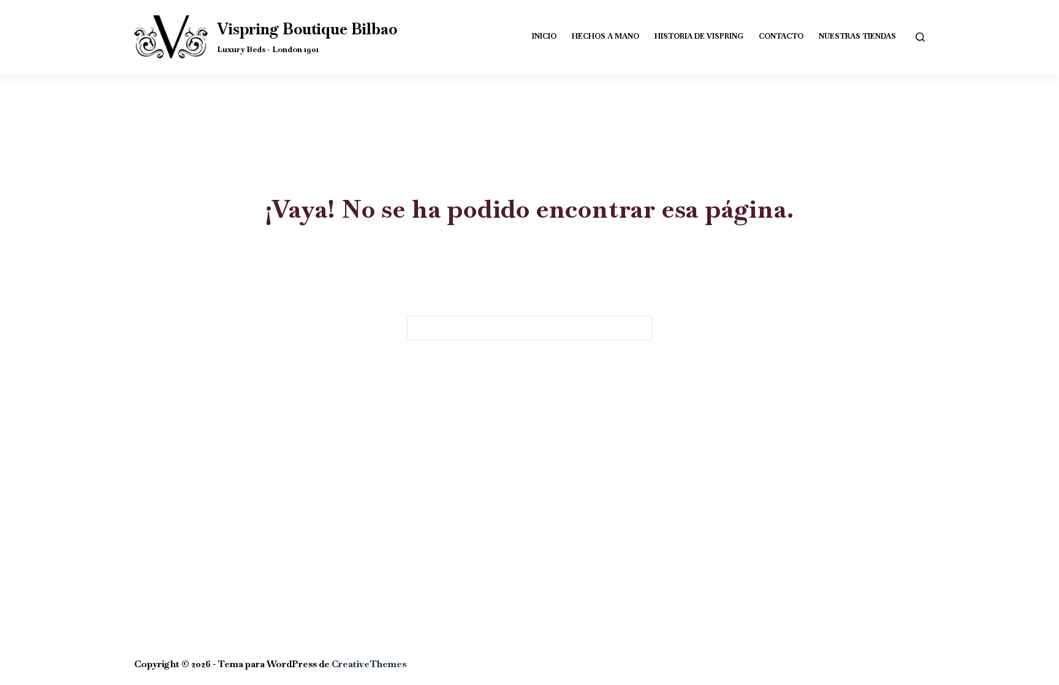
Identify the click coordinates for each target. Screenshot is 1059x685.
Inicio (544, 36)
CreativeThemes (369, 664)
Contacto (781, 36)
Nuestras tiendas (857, 36)
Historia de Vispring (699, 36)
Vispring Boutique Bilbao (307, 29)
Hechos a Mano (605, 36)
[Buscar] (920, 37)
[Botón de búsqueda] (640, 328)
